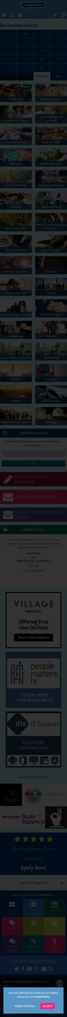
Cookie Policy (41, 996)
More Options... (25, 1006)
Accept (47, 1006)
